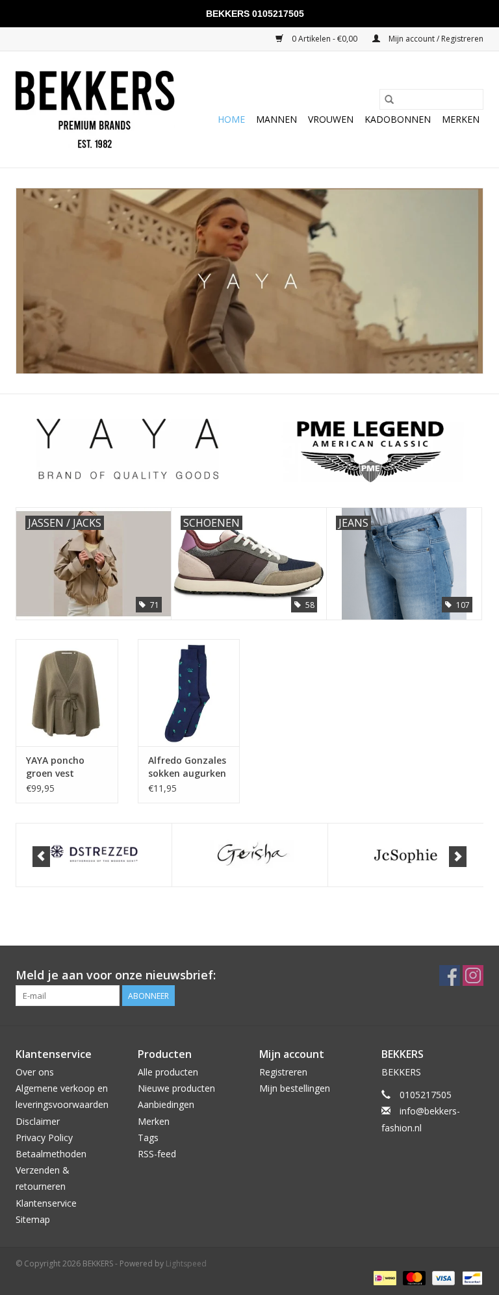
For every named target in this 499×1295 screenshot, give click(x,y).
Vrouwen (330, 119)
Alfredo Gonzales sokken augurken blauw (187, 767)
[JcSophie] (256, 855)
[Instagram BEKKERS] (473, 975)
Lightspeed (186, 1263)
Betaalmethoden (51, 1154)
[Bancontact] (470, 1277)
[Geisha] (100, 855)
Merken (461, 119)
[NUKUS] (412, 855)
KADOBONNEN (398, 119)
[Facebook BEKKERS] (449, 975)
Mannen (276, 119)
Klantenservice (46, 1203)
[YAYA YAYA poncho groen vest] (67, 692)
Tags (148, 1137)
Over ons (35, 1072)
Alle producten (168, 1072)
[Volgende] (458, 856)
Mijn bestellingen (294, 1088)
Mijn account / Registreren (435, 38)
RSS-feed (157, 1154)
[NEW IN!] (249, 280)
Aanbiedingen (166, 1104)
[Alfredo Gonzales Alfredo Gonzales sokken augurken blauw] (189, 692)
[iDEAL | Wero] (383, 1277)
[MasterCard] (413, 1277)
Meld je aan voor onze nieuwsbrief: (116, 975)
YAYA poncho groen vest (55, 766)
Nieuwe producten (176, 1088)
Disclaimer (38, 1121)
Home (231, 119)
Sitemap (33, 1219)
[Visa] (442, 1277)
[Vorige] (41, 856)
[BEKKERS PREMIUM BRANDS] (95, 109)
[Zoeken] (389, 99)
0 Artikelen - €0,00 (324, 38)
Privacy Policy (44, 1137)
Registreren (283, 1072)
